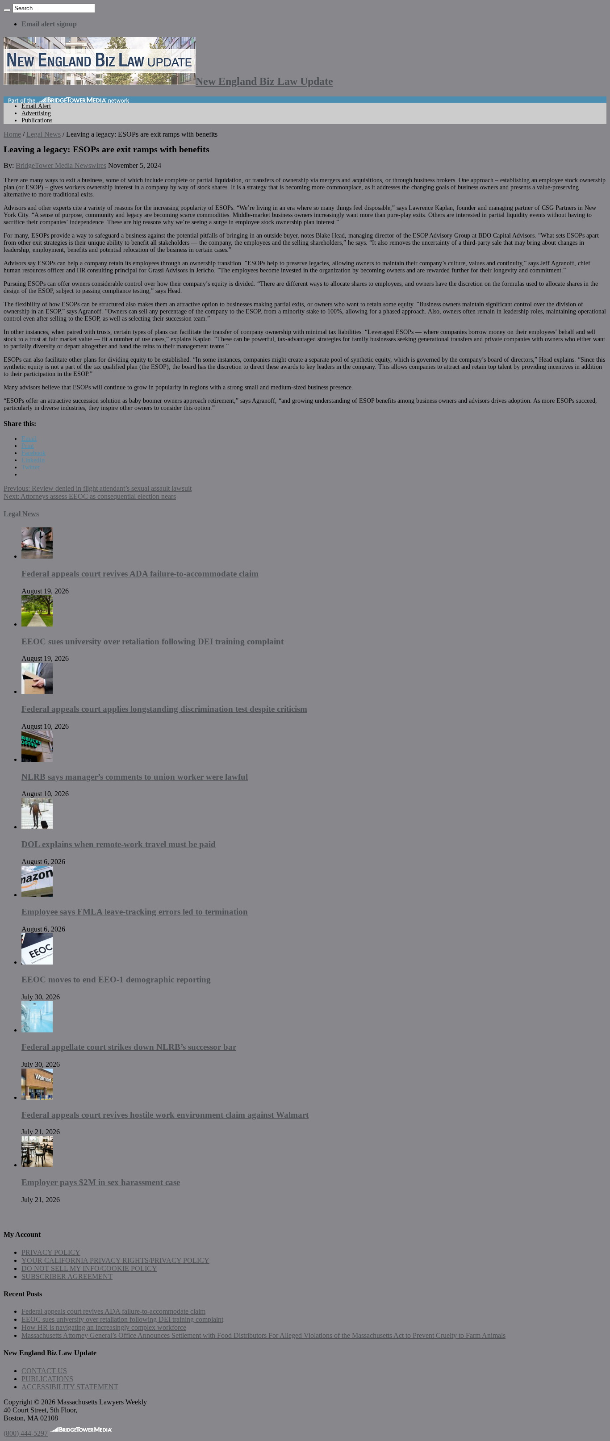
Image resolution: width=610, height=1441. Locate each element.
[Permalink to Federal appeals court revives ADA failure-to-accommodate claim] (37, 556)
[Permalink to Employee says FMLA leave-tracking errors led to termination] (37, 894)
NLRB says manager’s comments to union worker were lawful (134, 776)
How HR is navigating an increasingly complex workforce (103, 1327)
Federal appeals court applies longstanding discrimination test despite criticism (164, 709)
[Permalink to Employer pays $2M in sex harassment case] (37, 1165)
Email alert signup (49, 24)
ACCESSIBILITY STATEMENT (69, 1387)
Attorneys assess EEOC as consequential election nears (90, 496)
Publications (36, 120)
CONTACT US (44, 1370)
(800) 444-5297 (26, 1433)
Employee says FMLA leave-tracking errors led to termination (134, 911)
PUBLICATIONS (47, 1379)
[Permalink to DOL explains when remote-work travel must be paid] (37, 827)
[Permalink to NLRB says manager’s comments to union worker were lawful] (37, 759)
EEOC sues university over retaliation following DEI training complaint (152, 641)
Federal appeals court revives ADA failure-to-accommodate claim (140, 573)
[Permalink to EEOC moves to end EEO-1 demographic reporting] (37, 962)
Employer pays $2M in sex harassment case (100, 1182)
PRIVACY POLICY (50, 1252)
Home (12, 134)
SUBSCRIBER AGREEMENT (67, 1276)
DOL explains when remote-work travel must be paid (118, 844)
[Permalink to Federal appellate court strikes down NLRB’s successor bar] (37, 1030)
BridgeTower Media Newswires (61, 165)
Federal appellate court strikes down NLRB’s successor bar (128, 1047)
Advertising (36, 113)
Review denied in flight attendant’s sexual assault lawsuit (98, 488)
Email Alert (36, 106)
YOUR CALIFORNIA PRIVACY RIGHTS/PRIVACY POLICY (115, 1260)
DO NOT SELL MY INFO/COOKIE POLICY (89, 1268)
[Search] (7, 10)
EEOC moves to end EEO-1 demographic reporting (116, 979)
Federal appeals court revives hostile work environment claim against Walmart (165, 1114)
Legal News (43, 134)
